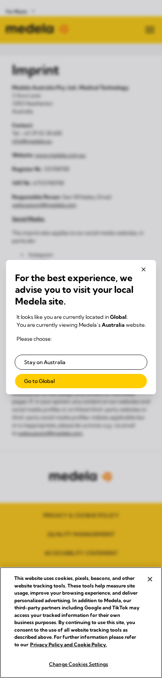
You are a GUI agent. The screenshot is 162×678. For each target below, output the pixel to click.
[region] (81, 622)
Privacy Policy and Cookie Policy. (68, 644)
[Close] (150, 579)
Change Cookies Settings (78, 664)
